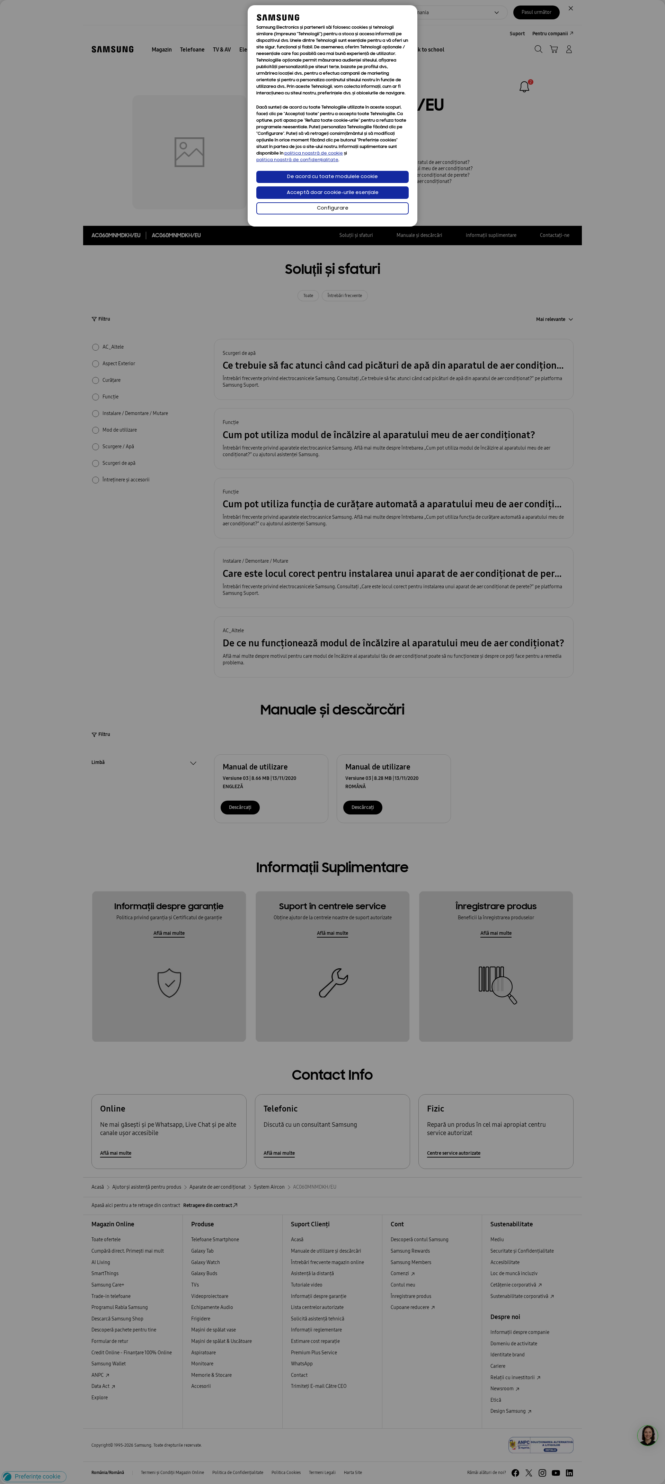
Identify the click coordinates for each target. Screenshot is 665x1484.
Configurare (332, 208)
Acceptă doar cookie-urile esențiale (333, 192)
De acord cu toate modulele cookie (332, 176)
